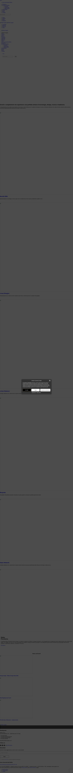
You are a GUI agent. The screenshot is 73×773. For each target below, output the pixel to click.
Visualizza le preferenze (45, 390)
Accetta (26, 390)
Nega (36, 390)
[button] (49, 380)
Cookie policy (34, 392)
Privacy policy (38, 392)
